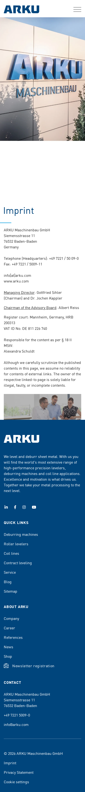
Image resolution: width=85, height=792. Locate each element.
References (13, 637)
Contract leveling (18, 562)
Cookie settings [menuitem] (16, 781)
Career (9, 627)
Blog (8, 581)
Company (11, 618)
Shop (8, 656)
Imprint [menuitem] (10, 762)
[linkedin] (6, 507)
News (8, 646)
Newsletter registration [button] (33, 665)
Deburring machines (21, 534)
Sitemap (10, 591)
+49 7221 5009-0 (17, 714)
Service (10, 572)
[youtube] (34, 507)
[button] (77, 9)
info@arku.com (16, 724)
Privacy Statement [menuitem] (19, 772)
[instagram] (24, 507)
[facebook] (15, 507)
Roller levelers (16, 543)
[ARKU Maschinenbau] (21, 9)
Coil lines (11, 553)
